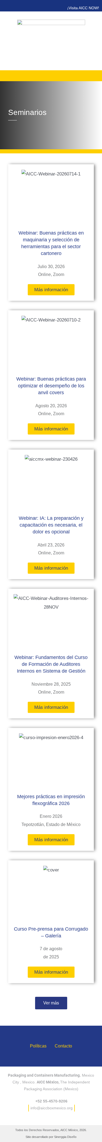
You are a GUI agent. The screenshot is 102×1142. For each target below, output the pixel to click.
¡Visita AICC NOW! (83, 8)
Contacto (63, 1046)
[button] (51, 1003)
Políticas (38, 1046)
